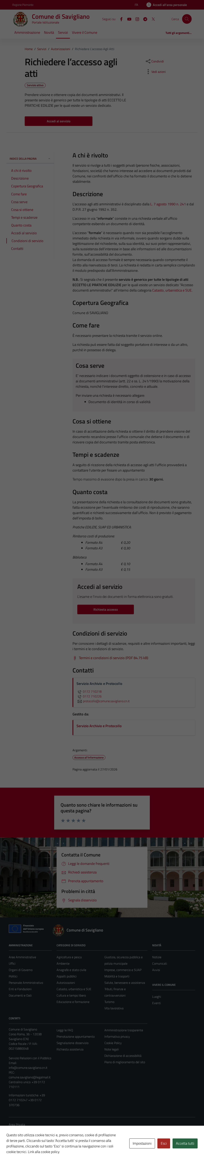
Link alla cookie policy (44, 1151)
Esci (164, 1143)
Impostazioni (142, 1143)
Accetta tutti (185, 1143)
